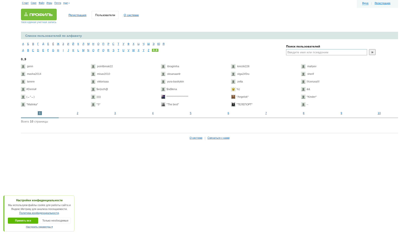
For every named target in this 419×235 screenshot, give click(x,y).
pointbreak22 (104, 66)
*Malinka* (32, 104)
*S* (98, 104)
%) (238, 89)
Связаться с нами (219, 137)
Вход (365, 3)
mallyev (311, 66)
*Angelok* (243, 96)
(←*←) (30, 96)
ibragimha (173, 66)
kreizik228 (243, 66)
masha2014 (33, 74)
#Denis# (31, 89)
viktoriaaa (102, 81)
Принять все (23, 220)
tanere (30, 81)
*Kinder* (312, 96)
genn (29, 66)
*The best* (173, 104)
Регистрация (382, 3)
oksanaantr (173, 74)
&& (308, 89)
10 (379, 113)
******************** (177, 96)
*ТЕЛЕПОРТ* (244, 104)
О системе (131, 15)
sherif (310, 74)
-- (307, 104)
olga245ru (243, 74)
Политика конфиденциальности (39, 213)
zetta (240, 81)
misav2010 (103, 74)
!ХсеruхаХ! (313, 81)
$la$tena (172, 89)
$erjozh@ (102, 89)
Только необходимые (55, 220)
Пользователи (105, 15)
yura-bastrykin (175, 81)
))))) (98, 96)
